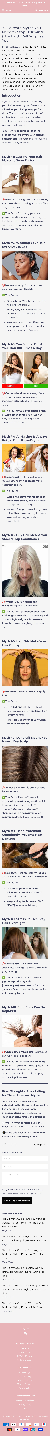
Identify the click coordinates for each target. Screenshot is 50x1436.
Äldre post (11, 1144)
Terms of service (25, 1384)
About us (25, 1348)
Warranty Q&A (25, 1372)
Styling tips (8, 78)
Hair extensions (18, 62)
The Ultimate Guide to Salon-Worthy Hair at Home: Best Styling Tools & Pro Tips (23, 1272)
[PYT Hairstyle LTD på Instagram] (25, 1334)
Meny (8, 10)
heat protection (11, 74)
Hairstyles (21, 70)
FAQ (25, 1408)
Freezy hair (21, 54)
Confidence (29, 50)
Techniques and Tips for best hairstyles (23, 82)
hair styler (7, 70)
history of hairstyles (33, 74)
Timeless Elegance (12, 85)
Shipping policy (25, 1380)
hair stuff (40, 66)
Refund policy (25, 1376)
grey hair (7, 58)
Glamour (36, 54)
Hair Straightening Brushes (17, 66)
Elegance (7, 54)
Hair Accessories (24, 58)
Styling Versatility (27, 78)
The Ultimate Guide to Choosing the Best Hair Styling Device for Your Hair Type (23, 1254)
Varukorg (43, 10)
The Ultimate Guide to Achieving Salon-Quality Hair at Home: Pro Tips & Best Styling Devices (24, 1222)
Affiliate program (25, 1360)
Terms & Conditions (25, 1400)
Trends (15, 89)
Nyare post (39, 1144)
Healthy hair (36, 70)
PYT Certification (25, 1356)
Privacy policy (25, 1404)
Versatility (27, 89)
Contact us (25, 1352)
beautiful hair (30, 46)
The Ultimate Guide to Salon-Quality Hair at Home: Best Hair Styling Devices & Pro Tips (25, 1289)
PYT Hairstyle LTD (30, 1416)
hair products (37, 62)
